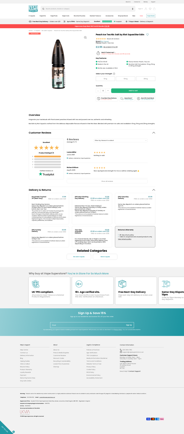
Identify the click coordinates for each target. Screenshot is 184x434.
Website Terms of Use (94, 364)
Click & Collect (25, 364)
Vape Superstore (28, 416)
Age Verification (92, 352)
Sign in (140, 9)
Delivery (146, 2)
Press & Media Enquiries (61, 352)
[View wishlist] (150, 8)
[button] (92, 133)
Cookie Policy (91, 369)
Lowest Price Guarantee (61, 364)
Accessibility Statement (94, 378)
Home (31, 30)
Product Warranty (26, 369)
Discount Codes (58, 358)
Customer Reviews (59, 355)
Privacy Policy (118, 329)
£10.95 (107, 26)
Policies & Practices (93, 350)
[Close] (13, 431)
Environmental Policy (93, 375)
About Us (128, 2)
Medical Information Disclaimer (97, 358)
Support (153, 2)
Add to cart (133, 91)
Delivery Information (27, 355)
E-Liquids (37, 30)
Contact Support (134, 371)
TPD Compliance (92, 355)
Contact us (24, 352)
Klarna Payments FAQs (27, 378)
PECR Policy (90, 372)
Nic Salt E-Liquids (47, 30)
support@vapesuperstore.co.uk (47, 397)
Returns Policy (24, 367)
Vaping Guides (25, 361)
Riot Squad (105, 41)
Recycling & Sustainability (61, 361)
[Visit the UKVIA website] (92, 412)
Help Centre (24, 350)
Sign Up (129, 325)
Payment (23, 375)
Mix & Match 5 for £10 (110, 47)
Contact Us (137, 2)
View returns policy (124, 239)
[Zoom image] (85, 37)
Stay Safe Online (25, 381)
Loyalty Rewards (25, 372)
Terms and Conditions (94, 361)
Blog (21, 358)
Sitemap (56, 367)
